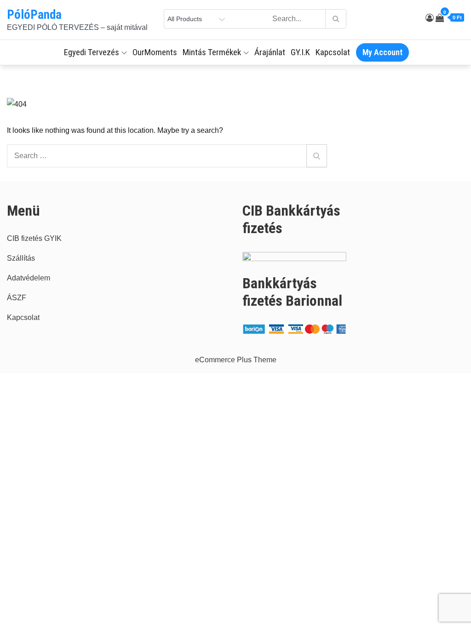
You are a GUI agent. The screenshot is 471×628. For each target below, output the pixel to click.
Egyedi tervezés (91, 52)
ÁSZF (16, 298)
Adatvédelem (28, 278)
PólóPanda (34, 14)
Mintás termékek (212, 52)
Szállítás (21, 258)
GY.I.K (300, 52)
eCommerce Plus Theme (235, 360)
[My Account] (429, 18)
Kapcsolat (333, 52)
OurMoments (154, 52)
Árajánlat (269, 52)
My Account (382, 52)
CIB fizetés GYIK (34, 238)
